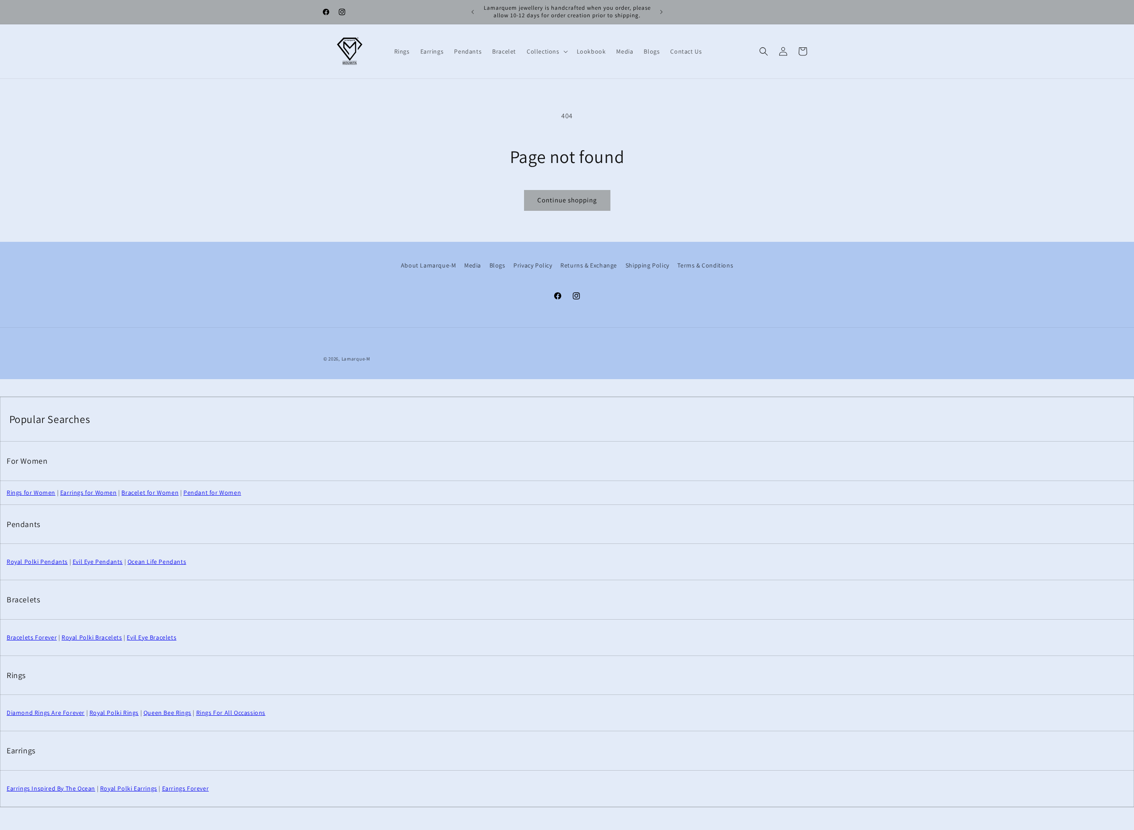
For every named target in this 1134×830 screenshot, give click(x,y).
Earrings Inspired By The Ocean (51, 788)
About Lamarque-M (428, 265)
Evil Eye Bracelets (151, 637)
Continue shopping (567, 200)
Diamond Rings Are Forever (46, 713)
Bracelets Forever (32, 637)
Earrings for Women (88, 492)
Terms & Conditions (705, 265)
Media (472, 265)
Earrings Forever (185, 788)
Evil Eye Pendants (98, 562)
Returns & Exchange (588, 265)
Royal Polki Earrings (128, 788)
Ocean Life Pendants (157, 562)
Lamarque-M (356, 359)
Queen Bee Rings (167, 713)
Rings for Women (31, 492)
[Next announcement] (661, 12)
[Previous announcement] (472, 12)
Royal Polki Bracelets (92, 637)
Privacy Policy (532, 265)
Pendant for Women (212, 492)
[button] (546, 51)
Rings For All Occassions (230, 713)
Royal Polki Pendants (37, 562)
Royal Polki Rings (114, 713)
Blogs (497, 265)
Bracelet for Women (150, 492)
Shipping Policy (647, 265)
